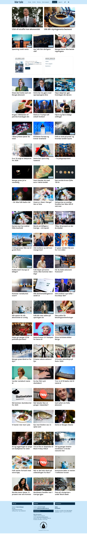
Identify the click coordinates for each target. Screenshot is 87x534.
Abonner (55, 2)
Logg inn (60, 2)
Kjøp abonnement (37, 514)
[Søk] (65, 2)
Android (31, 64)
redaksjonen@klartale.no (43, 508)
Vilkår (56, 507)
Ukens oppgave (45, 2)
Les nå (27, 68)
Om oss (13, 508)
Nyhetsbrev (48, 66)
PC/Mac (37, 62)
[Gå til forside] (19, 2)
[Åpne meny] (68, 2)
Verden (34, 2)
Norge (29, 2)
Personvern (57, 508)
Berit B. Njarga (19, 507)
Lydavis (47, 61)
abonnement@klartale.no (42, 517)
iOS (26, 64)
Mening (39, 2)
